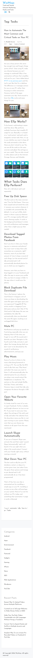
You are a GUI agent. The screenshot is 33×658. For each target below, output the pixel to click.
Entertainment (9, 545)
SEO (5, 575)
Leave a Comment (19, 44)
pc (5, 510)
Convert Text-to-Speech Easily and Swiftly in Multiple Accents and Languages (15, 626)
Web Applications (10, 580)
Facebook (7, 549)
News (6, 571)
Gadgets (7, 558)
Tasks (9, 510)
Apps (10, 44)
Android (6, 536)
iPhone (6, 567)
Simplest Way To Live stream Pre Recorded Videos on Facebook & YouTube (15, 635)
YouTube (7, 588)
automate (13, 508)
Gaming (6, 562)
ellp (19, 508)
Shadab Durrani (10, 42)
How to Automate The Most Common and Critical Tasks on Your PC (16, 34)
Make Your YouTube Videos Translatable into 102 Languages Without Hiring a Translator (15, 617)
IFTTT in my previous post (13, 81)
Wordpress (7, 584)
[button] (9, 12)
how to (24, 508)
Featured (7, 553)
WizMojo (8, 2)
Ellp (12, 98)
